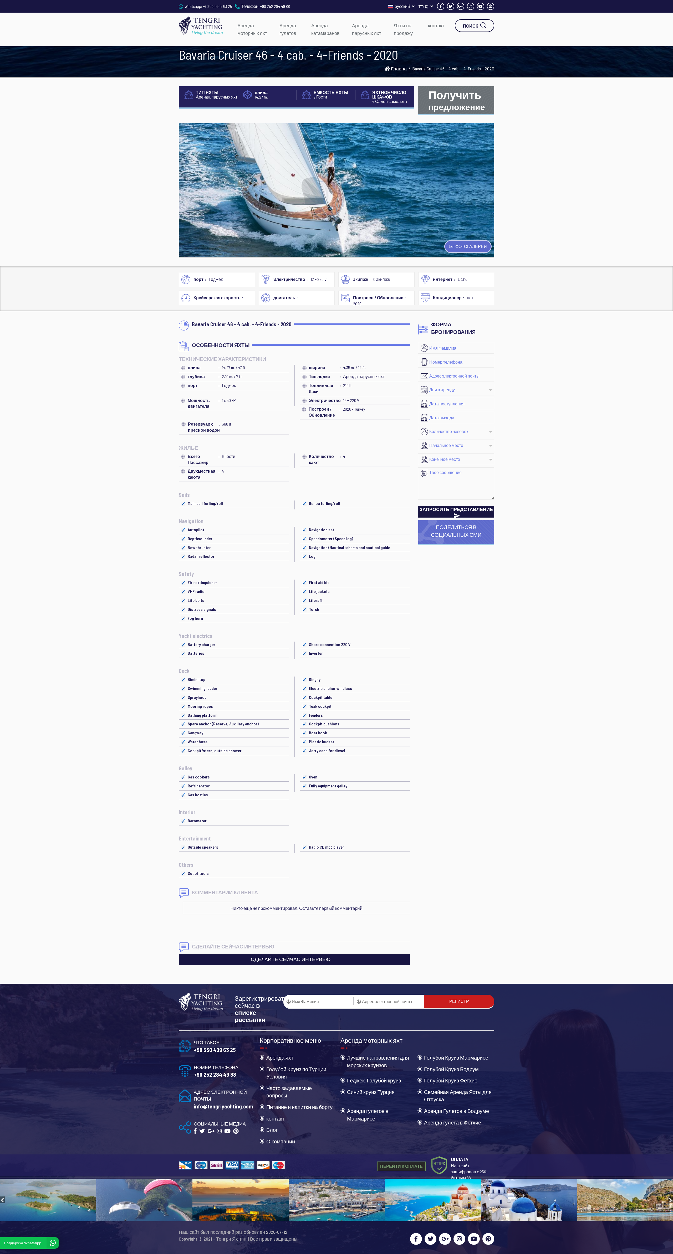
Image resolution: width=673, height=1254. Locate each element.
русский (403, 6)
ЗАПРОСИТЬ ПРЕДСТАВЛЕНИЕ (456, 509)
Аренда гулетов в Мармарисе (368, 1115)
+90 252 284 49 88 (275, 6)
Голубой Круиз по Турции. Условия (296, 1073)
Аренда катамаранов (325, 29)
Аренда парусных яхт (366, 29)
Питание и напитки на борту (299, 1107)
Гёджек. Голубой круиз (374, 1080)
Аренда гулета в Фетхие (452, 1122)
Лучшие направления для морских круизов (378, 1061)
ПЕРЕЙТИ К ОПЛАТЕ (401, 1166)
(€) (426, 6)
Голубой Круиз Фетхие (450, 1080)
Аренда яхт (279, 1057)
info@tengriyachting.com (223, 1106)
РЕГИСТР (459, 1001)
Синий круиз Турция (371, 1092)
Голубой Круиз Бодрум (451, 1069)
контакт (436, 25)
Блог (272, 1130)
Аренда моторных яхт (252, 29)
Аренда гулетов (287, 29)
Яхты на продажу (403, 29)
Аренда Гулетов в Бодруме (456, 1111)
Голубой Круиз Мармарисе (456, 1057)
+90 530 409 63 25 (217, 6)
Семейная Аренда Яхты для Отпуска (458, 1096)
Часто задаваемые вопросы (289, 1092)
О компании (280, 1141)
